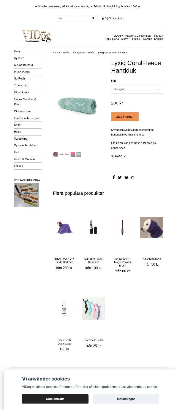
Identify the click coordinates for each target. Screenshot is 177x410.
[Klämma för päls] (93, 309)
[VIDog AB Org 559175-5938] (35, 35)
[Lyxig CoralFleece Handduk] (79, 105)
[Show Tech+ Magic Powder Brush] (122, 227)
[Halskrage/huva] (151, 227)
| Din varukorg (114, 18)
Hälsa (17, 131)
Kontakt (158, 39)
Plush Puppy (22, 71)
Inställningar (126, 399)
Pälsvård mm (22, 111)
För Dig (18, 165)
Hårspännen (21, 92)
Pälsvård (65, 52)
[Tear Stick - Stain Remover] (93, 227)
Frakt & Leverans (142, 39)
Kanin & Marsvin (24, 159)
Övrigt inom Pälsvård (84, 52)
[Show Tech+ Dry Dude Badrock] (64, 227)
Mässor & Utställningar (138, 35)
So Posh (19, 78)
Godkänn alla (55, 399)
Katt (16, 152)
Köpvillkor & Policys (116, 39)
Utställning (20, 138)
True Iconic (21, 85)
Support (158, 35)
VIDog (117, 35)
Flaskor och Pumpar (26, 118)
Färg (114, 80)
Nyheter (19, 58)
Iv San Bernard (23, 65)
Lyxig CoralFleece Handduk (112, 52)
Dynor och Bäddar (25, 145)
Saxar (17, 124)
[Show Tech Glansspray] (64, 309)
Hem (17, 51)
